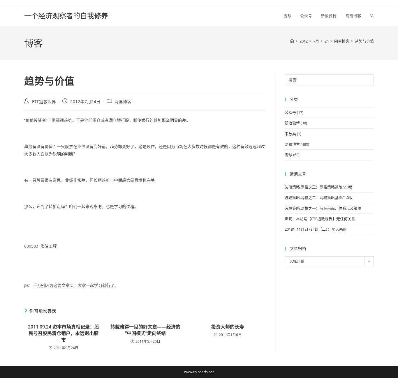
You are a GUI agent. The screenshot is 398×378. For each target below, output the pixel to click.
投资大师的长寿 (227, 327)
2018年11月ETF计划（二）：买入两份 (316, 229)
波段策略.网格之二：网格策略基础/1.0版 (319, 197)
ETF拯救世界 (44, 101)
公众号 (290, 112)
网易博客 (123, 101)
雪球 (288, 154)
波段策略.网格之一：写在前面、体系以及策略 (323, 208)
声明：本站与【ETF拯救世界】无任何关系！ (322, 218)
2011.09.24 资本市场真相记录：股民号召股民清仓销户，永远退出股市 (63, 333)
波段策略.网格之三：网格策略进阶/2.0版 (319, 187)
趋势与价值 (364, 41)
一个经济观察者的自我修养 (66, 15)
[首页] (292, 41)
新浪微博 (292, 123)
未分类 (290, 133)
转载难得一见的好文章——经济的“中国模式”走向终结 (145, 330)
